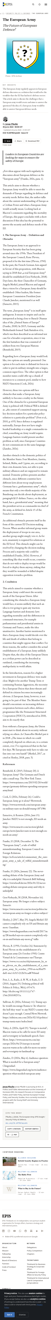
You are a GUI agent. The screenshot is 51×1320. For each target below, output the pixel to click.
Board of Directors (9, 1260)
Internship (6, 1257)
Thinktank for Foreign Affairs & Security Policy (36, 1273)
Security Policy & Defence (18, 13)
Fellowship (6, 1254)
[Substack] (31, 1231)
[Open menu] (45, 4)
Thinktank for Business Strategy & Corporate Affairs (36, 1266)
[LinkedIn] (3, 1231)
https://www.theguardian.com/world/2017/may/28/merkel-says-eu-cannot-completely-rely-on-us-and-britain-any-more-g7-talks (25, 935)
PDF (13, 1135)
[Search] (33, 4)
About (4, 1247)
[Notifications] (39, 4)
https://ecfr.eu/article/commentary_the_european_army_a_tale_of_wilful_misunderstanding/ (25, 860)
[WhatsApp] (20, 1231)
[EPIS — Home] (7, 4)
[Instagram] (9, 1231)
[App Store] (37, 1231)
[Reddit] (25, 1231)
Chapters (30, 1254)
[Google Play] (42, 1231)
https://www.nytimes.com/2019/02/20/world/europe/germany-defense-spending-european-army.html (25, 786)
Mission (5, 1250)
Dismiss (22, 1314)
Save (9, 141)
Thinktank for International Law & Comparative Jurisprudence (38, 1280)
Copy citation (14, 1129)
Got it (9, 1314)
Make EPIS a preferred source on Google (21, 1236)
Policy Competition (34, 1250)
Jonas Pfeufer (11, 124)
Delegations (32, 1247)
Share (19, 141)
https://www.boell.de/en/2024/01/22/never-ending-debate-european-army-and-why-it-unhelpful (24, 886)
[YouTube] (14, 1231)
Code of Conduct (9, 1267)
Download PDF (33, 141)
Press (4, 1270)
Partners (5, 1263)
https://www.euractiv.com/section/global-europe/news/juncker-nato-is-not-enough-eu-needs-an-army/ (25, 830)
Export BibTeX (31, 1129)
